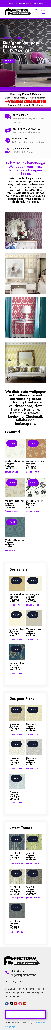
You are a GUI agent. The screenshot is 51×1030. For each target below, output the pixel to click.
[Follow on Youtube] (24, 1003)
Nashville (31, 409)
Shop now (9, 60)
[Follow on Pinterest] (15, 1003)
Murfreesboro (20, 405)
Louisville (15, 416)
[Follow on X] (11, 1003)
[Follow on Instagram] (20, 1003)
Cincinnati (34, 416)
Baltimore (18, 412)
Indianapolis (25, 423)
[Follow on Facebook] (7, 1003)
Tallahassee (25, 420)
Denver (34, 412)
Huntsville (33, 402)
